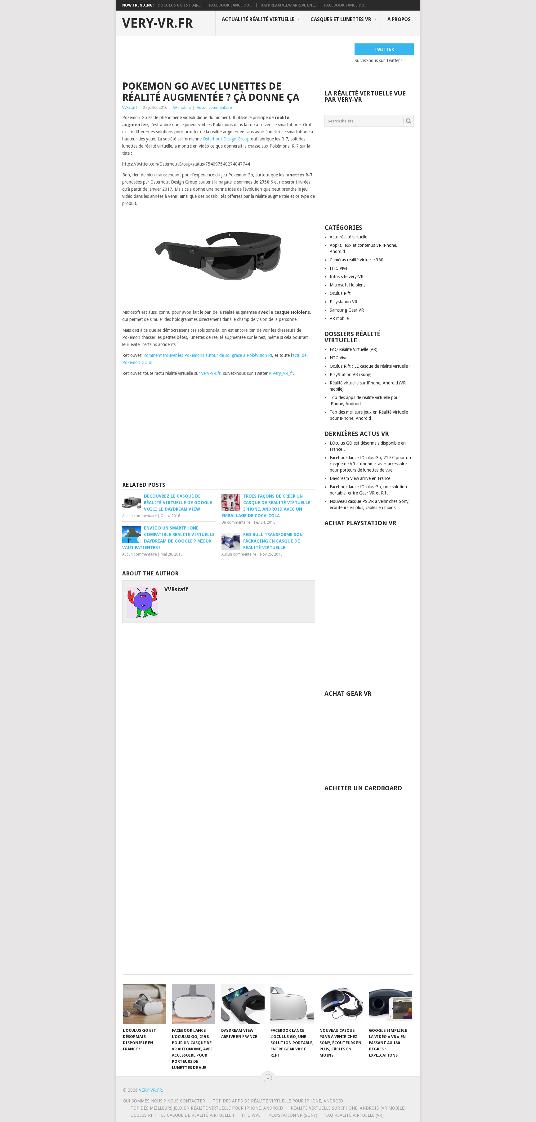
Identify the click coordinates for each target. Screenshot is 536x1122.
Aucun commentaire (214, 107)
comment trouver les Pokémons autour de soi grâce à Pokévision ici (208, 355)
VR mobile (182, 107)
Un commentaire (235, 522)
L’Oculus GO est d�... (179, 5)
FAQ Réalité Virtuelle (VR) (353, 349)
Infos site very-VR (347, 276)
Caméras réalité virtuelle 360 (356, 259)
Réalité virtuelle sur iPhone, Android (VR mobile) (348, 1108)
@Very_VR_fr (281, 373)
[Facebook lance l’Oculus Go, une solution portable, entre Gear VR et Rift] (292, 1004)
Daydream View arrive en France (360, 478)
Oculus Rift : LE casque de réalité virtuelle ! (370, 366)
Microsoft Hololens (347, 284)
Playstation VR (343, 301)
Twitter (384, 49)
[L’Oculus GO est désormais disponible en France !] (144, 1004)
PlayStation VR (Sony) (351, 374)
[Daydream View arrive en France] (243, 1004)
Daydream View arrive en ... (288, 5)
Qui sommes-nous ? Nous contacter (164, 1100)
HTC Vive (338, 268)
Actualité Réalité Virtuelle (258, 19)
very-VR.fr (157, 23)
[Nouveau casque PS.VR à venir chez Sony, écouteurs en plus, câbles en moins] (341, 1004)
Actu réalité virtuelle (348, 236)
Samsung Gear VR (347, 310)
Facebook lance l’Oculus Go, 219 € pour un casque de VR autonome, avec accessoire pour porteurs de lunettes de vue (370, 463)
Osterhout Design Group (226, 138)
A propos (399, 19)
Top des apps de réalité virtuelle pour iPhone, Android (278, 1100)
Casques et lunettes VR (340, 19)
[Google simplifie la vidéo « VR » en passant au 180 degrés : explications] (390, 1004)
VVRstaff (129, 107)
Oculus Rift (340, 293)
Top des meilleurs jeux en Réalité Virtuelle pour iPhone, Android (207, 1108)
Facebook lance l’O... (230, 5)
